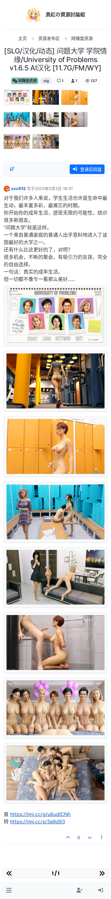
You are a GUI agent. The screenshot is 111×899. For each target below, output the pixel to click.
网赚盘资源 (27, 80)
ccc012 (18, 188)
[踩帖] (89, 837)
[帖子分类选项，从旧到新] (12, 169)
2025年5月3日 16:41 (54, 188)
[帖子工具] (102, 837)
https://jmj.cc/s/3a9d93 (37, 821)
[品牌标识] (33, 14)
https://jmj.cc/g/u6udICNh (40, 814)
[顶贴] (68, 837)
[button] (8, 890)
